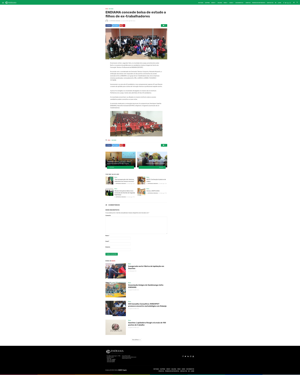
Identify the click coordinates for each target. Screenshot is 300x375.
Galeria (220, 2)
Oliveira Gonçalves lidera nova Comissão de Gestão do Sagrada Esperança (124, 192)
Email (107, 241)
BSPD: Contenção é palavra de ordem (156, 180)
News (106, 8)
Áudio (231, 2)
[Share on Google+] (121, 25)
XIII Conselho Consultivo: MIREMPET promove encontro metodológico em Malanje (147, 305)
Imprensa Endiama (115, 20)
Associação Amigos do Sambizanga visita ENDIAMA (145, 286)
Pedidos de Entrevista (258, 2)
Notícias (111, 8)
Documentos (239, 2)
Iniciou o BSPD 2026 (153, 191)
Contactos (270, 2)
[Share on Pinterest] (123, 25)
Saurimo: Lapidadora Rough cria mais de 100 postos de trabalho (147, 324)
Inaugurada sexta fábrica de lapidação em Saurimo (146, 267)
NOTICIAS (200, 2)
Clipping (207, 2)
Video (225, 2)
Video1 (213, 2)
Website (107, 247)
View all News (135, 339)
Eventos (248, 2)
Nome (107, 235)
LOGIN (279, 2)
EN (275, 2)
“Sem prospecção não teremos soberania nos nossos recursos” (124, 180)
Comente (108, 215)
